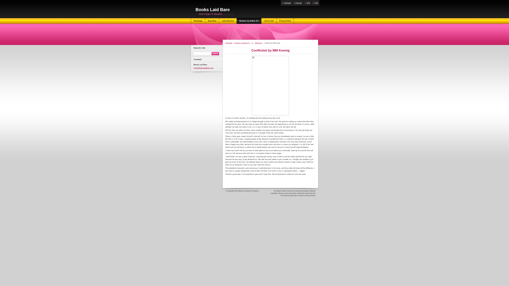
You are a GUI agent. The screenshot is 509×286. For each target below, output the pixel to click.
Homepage (228, 43)
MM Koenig (258, 43)
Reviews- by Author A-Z (242, 43)
